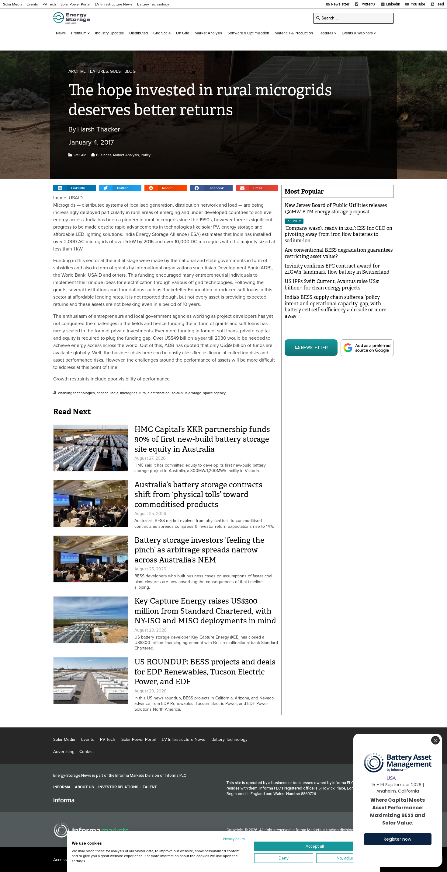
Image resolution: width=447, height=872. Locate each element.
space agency (214, 393)
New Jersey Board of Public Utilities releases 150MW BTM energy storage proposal (336, 208)
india (114, 393)
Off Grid (80, 155)
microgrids (128, 393)
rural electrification (154, 393)
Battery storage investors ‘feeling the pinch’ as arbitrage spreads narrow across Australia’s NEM (199, 550)
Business (103, 155)
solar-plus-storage (186, 393)
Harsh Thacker (98, 129)
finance (103, 393)
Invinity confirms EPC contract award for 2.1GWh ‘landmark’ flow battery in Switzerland (337, 269)
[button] (74, 188)
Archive (77, 71)
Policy (146, 155)
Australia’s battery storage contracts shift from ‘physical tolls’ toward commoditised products (198, 494)
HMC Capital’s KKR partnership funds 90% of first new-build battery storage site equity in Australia (202, 439)
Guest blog (123, 71)
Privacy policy (234, 839)
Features (98, 71)
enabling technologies (76, 393)
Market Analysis (126, 155)
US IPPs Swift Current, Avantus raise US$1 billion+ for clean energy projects (332, 284)
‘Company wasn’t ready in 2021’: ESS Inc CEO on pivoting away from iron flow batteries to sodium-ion (338, 234)
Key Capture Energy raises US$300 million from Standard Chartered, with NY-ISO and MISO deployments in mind (205, 610)
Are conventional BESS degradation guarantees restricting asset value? (339, 253)
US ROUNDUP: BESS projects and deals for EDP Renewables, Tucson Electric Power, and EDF (204, 671)
